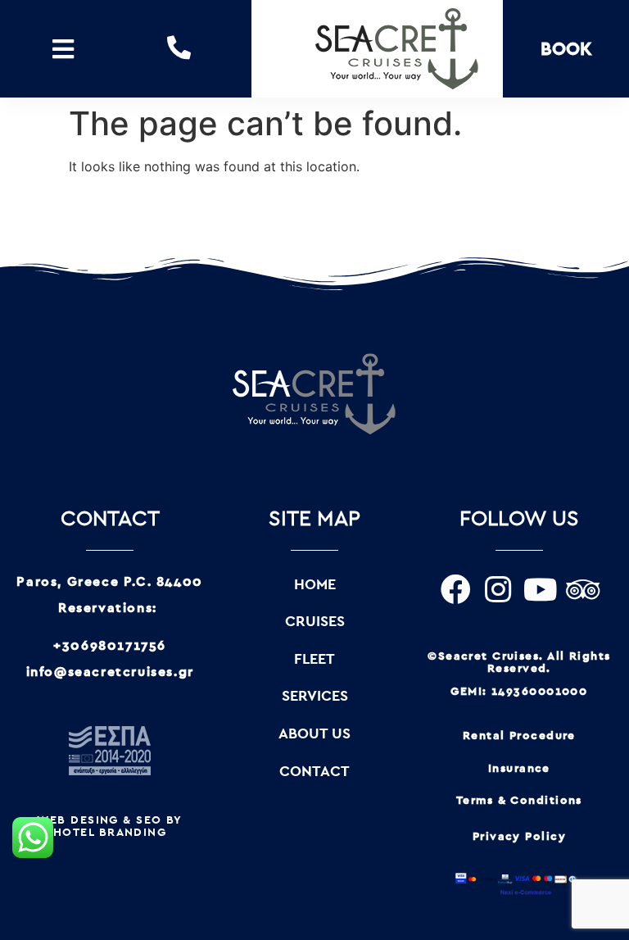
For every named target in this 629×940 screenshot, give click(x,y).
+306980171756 (109, 645)
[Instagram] (498, 590)
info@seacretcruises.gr (110, 672)
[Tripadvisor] (583, 590)
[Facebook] (455, 590)
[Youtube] (540, 590)
